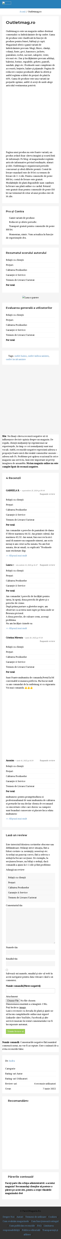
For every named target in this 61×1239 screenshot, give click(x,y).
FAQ (39, 1225)
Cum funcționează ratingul (44, 1221)
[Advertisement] (30, 119)
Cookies (52, 1216)
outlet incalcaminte (16, 359)
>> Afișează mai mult (16, 555)
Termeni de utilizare (35, 1216)
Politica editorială (31, 1230)
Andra (12, 1060)
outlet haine (20, 356)
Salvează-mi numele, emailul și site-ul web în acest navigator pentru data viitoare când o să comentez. (29, 977)
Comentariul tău (14, 905)
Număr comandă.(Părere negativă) (23, 985)
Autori (20, 1216)
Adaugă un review (15, 869)
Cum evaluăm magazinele (16, 1221)
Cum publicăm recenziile (22, 1225)
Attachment (12, 996)
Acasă (22, 11)
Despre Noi (8, 1216)
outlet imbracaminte (38, 356)
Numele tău (12, 947)
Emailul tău (11, 958)
